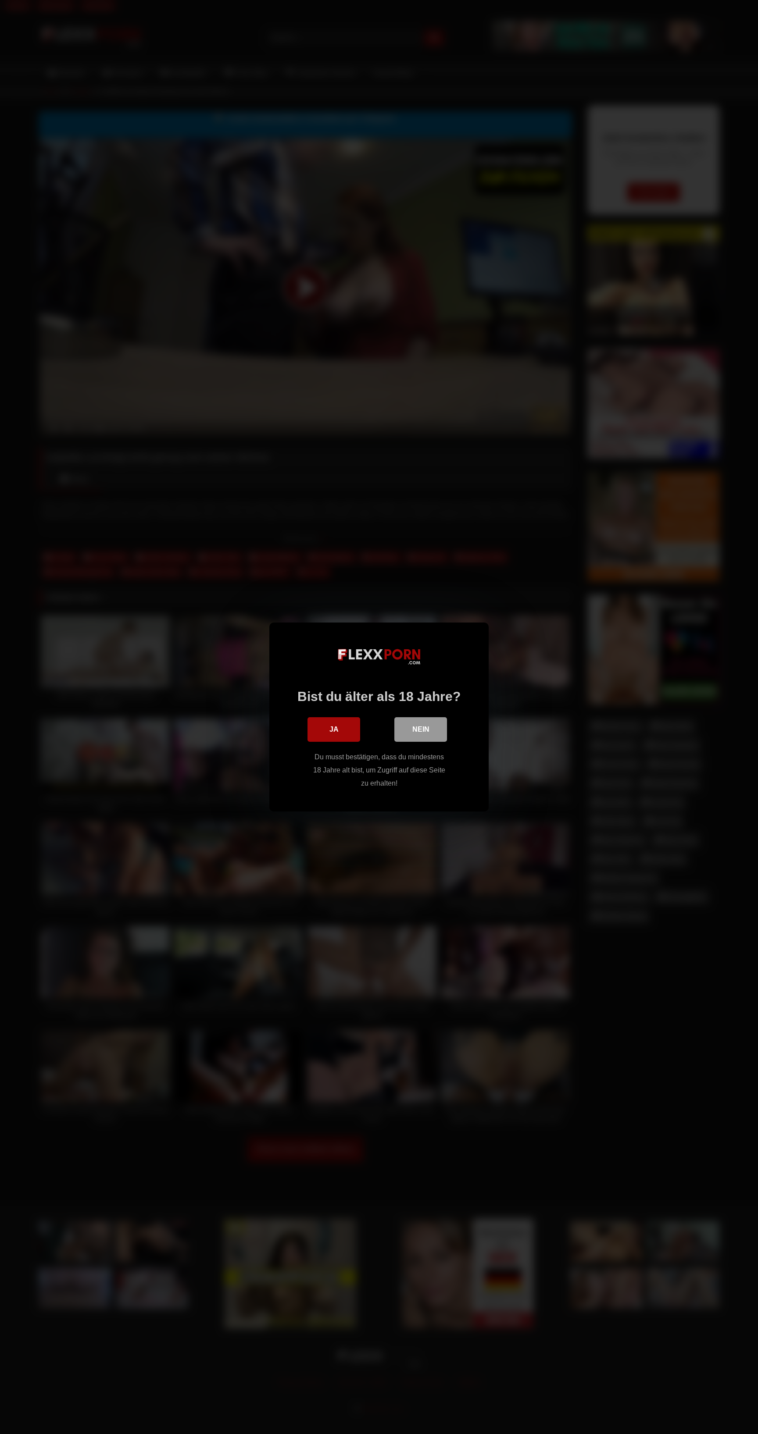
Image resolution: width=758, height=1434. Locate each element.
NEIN (420, 729)
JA (334, 729)
